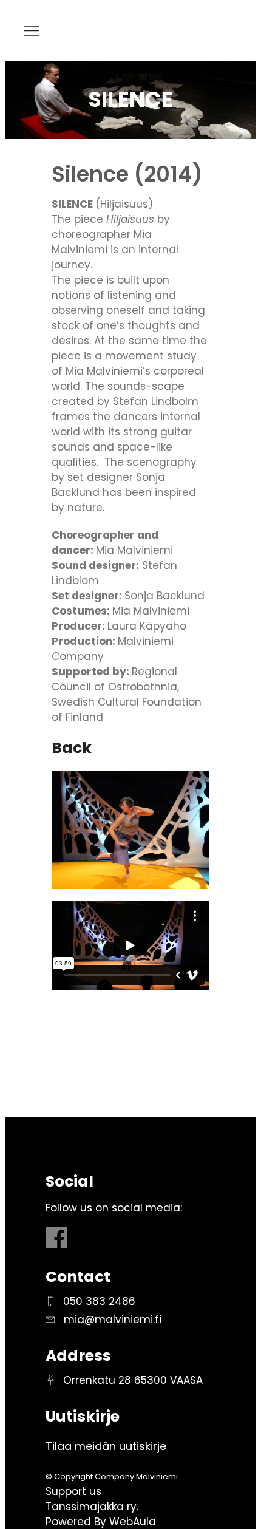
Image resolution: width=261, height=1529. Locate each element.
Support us (73, 1491)
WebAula (132, 1521)
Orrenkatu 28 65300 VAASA (133, 1380)
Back (72, 747)
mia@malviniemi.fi (112, 1319)
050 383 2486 (99, 1301)
